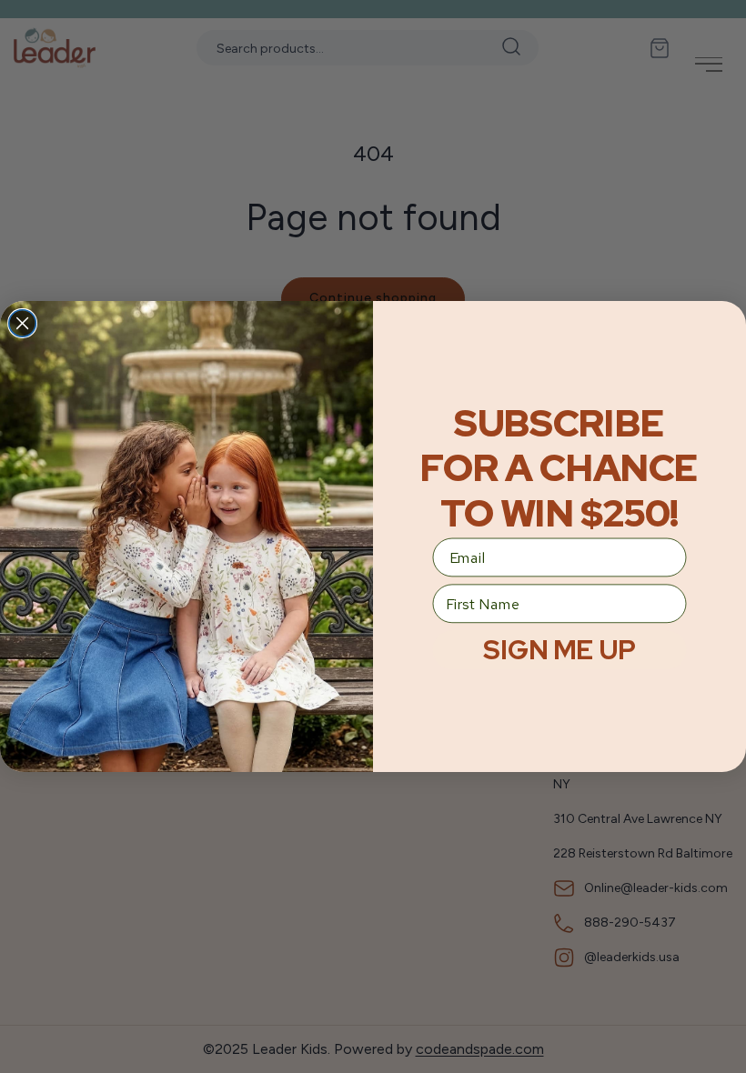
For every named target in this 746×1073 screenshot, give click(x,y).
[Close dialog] (22, 323)
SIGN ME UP (559, 649)
